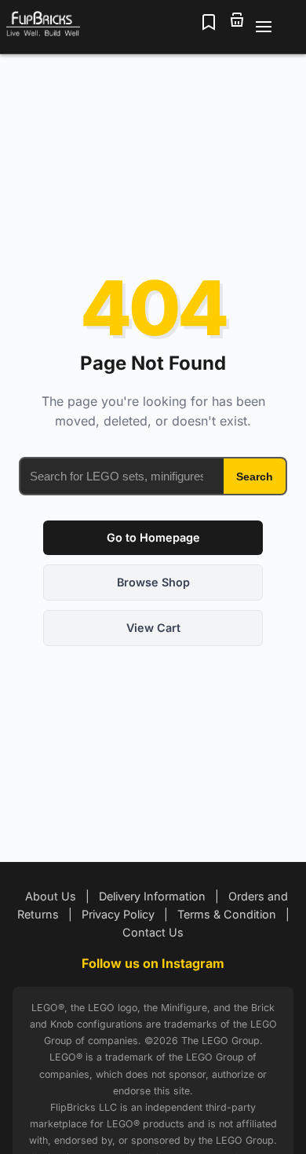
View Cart (153, 627)
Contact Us (153, 932)
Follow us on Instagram (153, 963)
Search (254, 476)
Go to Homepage (153, 537)
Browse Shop (153, 582)
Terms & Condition (226, 914)
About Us (50, 896)
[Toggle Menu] (273, 26)
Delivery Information (152, 896)
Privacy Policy (118, 914)
